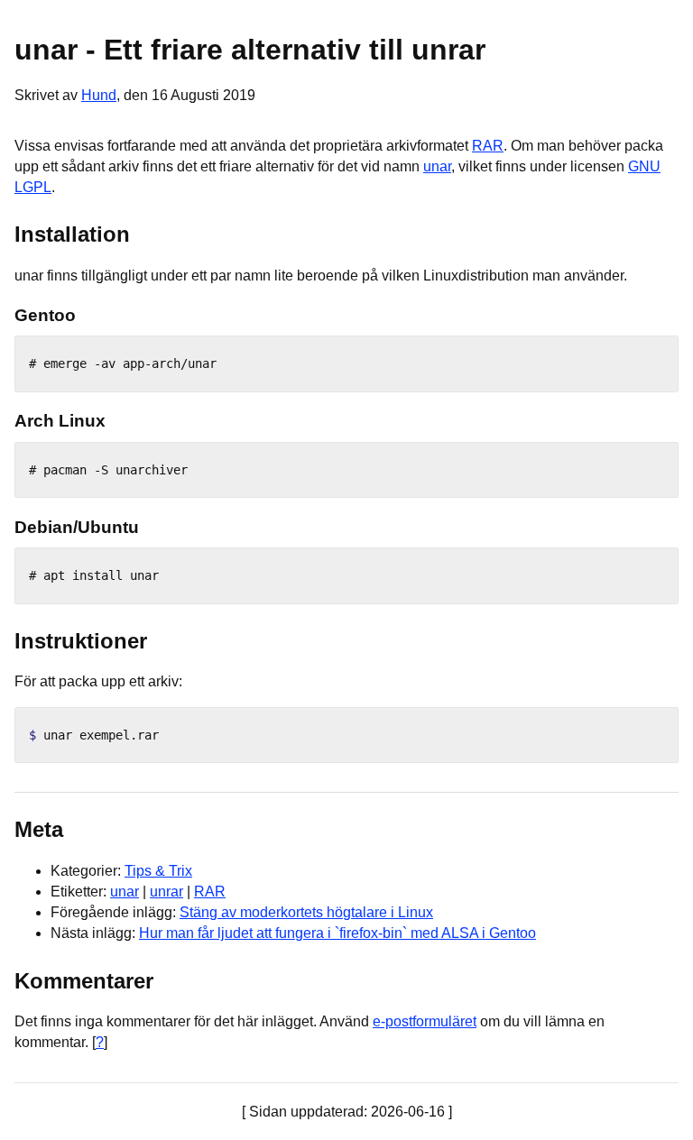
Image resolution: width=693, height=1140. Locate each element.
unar (437, 166)
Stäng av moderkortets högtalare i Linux (306, 912)
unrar (166, 891)
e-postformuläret (424, 1021)
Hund (98, 95)
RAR (488, 145)
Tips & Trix (158, 870)
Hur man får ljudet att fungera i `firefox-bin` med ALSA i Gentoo (337, 933)
